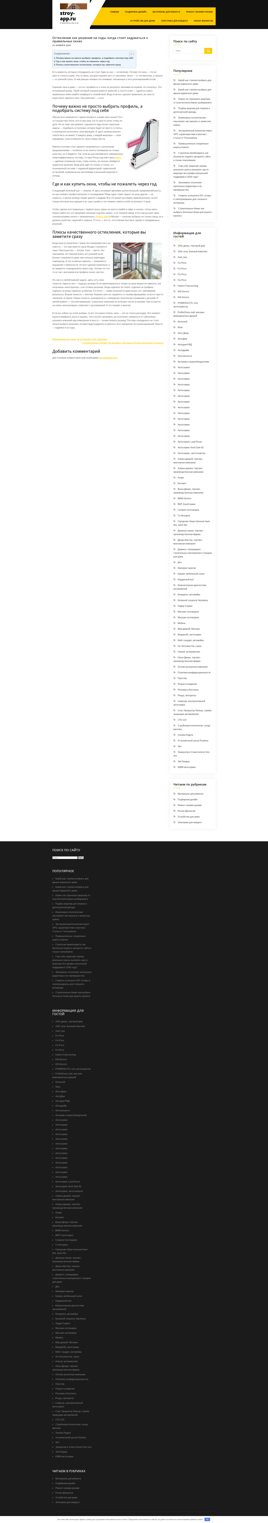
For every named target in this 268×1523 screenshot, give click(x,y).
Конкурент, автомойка (189, 594)
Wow (180, 327)
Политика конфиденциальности (194, 672)
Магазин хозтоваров (188, 612)
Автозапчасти (185, 356)
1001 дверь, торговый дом (191, 246)
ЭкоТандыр (184, 761)
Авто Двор (183, 333)
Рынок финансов (203, 20)
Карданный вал (186, 579)
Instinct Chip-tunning (188, 286)
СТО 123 (182, 720)
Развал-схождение (187, 684)
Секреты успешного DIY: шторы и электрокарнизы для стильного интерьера (192, 199)
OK (207, 1519)
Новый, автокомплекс (189, 652)
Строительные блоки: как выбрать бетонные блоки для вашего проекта (122, 343)
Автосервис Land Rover (190, 442)
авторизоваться (108, 358)
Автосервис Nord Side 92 (191, 447)
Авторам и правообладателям (193, 362)
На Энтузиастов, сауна (189, 646)
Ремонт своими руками (199, 11)
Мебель (182, 623)
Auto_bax (182, 257)
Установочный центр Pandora (193, 740)
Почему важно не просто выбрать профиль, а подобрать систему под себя (94, 58)
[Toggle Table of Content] (130, 54)
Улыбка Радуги (185, 735)
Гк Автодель (184, 515)
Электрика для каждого (174, 20)
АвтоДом (182, 339)
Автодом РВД (185, 344)
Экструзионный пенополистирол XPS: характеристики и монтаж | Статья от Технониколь (192, 134)
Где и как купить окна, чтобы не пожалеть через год (83, 61)
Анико (181, 477)
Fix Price (182, 263)
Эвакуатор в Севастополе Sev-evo (73, 1447)
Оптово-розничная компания (193, 667)
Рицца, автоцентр (187, 695)
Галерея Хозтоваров (188, 510)
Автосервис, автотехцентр (191, 453)
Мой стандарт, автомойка (191, 640)
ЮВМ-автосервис (187, 767)
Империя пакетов (187, 568)
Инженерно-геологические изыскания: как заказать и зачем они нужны (192, 121)
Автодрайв (183, 350)
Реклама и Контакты (188, 690)
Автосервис (184, 367)
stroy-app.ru (68, 16)
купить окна (102, 216)
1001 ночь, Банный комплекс (193, 251)
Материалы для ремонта (166, 11)
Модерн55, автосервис (189, 634)
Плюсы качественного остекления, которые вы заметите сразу (88, 64)
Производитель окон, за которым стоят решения (79, 339)
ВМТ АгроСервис (187, 504)
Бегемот (182, 483)
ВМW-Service (184, 498)
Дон (180, 562)
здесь (118, 157)
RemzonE (183, 321)
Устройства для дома (142, 20)
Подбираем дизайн (135, 11)
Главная (114, 11)
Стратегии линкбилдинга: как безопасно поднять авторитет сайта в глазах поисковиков (191, 156)
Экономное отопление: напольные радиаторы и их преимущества (187, 186)
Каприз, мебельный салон (191, 574)
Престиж (182, 678)
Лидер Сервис (185, 606)
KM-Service (183, 291)
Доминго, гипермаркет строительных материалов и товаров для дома (192, 553)
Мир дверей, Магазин (189, 629)
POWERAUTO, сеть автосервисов (73, 1069)
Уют (180, 746)
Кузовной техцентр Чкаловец (193, 600)
